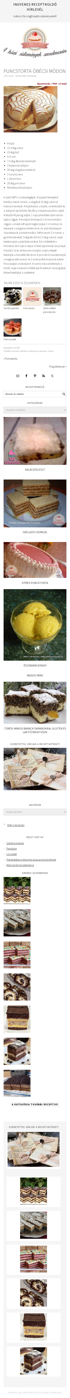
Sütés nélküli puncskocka (49, 310)
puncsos (43, 351)
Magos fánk (35, 675)
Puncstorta (28, 308)
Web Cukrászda (35, 41)
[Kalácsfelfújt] (35, 464)
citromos (15, 351)
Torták (16, 348)
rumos (51, 351)
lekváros (24, 351)
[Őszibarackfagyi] (35, 659)
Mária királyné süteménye (20, 865)
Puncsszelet (10, 339)
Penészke (11, 848)
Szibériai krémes (15, 843)
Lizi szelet (11, 854)
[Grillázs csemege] (35, 526)
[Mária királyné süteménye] (17, 1032)
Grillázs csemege (35, 532)
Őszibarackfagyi (35, 665)
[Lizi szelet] (17, 967)
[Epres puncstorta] (35, 577)
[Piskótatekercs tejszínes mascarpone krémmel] (17, 999)
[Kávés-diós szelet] (17, 1096)
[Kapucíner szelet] (17, 1064)
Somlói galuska (11, 308)
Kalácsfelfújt (35, 469)
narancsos (33, 351)
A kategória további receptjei (35, 1104)
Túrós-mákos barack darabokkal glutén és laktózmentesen (35, 730)
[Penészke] (17, 935)
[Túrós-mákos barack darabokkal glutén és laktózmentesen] (35, 722)
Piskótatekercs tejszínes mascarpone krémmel (31, 859)
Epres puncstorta (35, 583)
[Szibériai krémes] (17, 903)
